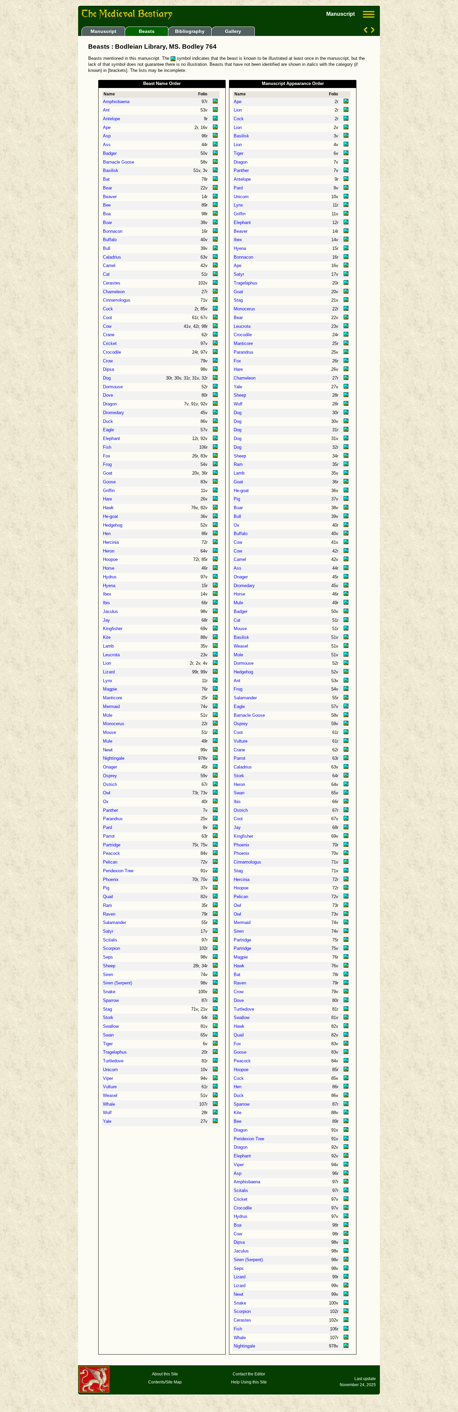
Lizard (109, 672)
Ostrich (110, 784)
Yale (107, 1121)
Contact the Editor (249, 1374)
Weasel (110, 1095)
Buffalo (110, 239)
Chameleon (114, 292)
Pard (107, 827)
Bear (107, 188)
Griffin (109, 490)
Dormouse (113, 387)
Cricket (110, 343)
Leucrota (111, 655)
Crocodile (112, 352)
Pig (106, 888)
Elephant (111, 438)
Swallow (111, 1026)
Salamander (114, 922)
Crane (108, 335)
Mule (107, 741)
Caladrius (112, 257)
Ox (106, 801)
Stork (108, 1017)
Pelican (110, 862)
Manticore (112, 698)
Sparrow (111, 1000)
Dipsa (108, 369)
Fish (107, 447)
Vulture (110, 1087)
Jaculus (110, 611)
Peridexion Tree (118, 871)
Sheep (109, 966)
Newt (108, 750)
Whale (109, 1104)
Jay (106, 620)
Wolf (107, 1112)
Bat (106, 179)
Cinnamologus (116, 300)
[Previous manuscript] (366, 31)
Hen (107, 533)
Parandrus (113, 819)
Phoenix (111, 879)
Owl (106, 793)
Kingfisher (112, 628)
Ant (106, 110)
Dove (108, 395)
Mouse (109, 732)
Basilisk (110, 170)
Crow (108, 361)
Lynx (107, 680)
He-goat (110, 516)
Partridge (111, 845)
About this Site (165, 1374)
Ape (107, 127)
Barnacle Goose (118, 162)
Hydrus (110, 577)
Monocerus (113, 723)
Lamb (108, 646)
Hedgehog (112, 525)
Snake (109, 991)
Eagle (108, 430)
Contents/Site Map (165, 1382)
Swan (108, 1035)
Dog (107, 378)
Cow (107, 326)
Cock (108, 309)
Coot (107, 317)
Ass (107, 144)
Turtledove (113, 1061)
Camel (109, 265)
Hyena (109, 585)
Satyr (108, 931)
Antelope (111, 119)
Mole (107, 715)
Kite (107, 637)
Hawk (108, 507)
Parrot (109, 836)
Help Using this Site (249, 1382)
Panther (110, 810)
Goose (109, 482)
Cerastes (111, 283)
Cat (106, 274)
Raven (109, 914)
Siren (108, 974)
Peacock (111, 853)
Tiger (108, 1044)
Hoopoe (110, 559)
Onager (110, 767)
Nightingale (113, 758)
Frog (107, 464)
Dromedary (113, 412)
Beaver (110, 196)
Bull (106, 248)
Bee (107, 205)
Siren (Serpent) (117, 983)
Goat (107, 473)
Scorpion (111, 948)
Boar (107, 222)
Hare (107, 499)
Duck (108, 421)
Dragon (110, 404)
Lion (107, 663)
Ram (107, 905)
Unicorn (110, 1069)
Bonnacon (112, 231)
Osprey (110, 776)
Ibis (106, 603)
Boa (107, 214)
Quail (108, 896)
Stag (107, 1009)
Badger (110, 153)
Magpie (110, 689)
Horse (108, 568)
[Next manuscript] (372, 31)
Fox (106, 456)
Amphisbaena (116, 101)
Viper (108, 1078)
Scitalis (110, 940)
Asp (107, 136)
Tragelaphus (115, 1052)
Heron (108, 551)
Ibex (107, 594)
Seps (108, 957)
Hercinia (111, 542)
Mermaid (111, 706)
